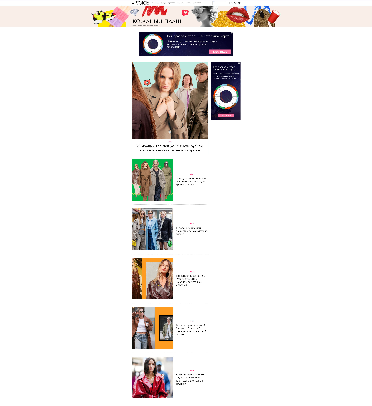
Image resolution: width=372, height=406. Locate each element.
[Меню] (133, 3)
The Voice (142, 3)
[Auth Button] (239, 3)
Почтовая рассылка (231, 3)
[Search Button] (235, 3)
